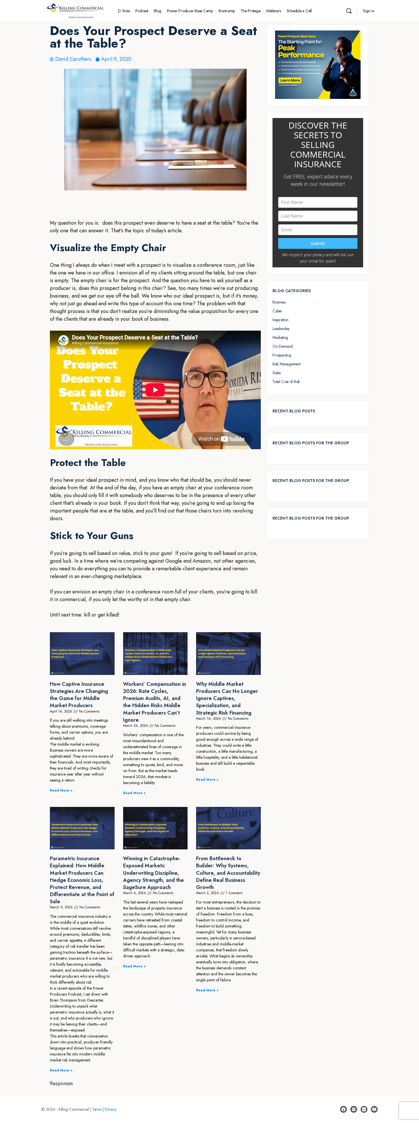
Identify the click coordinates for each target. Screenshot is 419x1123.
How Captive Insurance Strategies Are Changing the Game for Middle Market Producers (79, 694)
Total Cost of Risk (286, 381)
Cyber (277, 311)
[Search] (349, 10)
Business (278, 302)
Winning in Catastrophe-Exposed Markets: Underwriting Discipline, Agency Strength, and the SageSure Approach (153, 873)
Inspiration (280, 320)
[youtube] (374, 1109)
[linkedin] (364, 1109)
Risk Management (286, 364)
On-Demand (282, 346)
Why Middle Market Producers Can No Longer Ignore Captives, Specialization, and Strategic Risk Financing (227, 698)
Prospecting (281, 355)
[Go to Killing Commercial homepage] (75, 10)
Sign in (368, 11)
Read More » (61, 790)
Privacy (110, 1109)
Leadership (281, 328)
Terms (97, 1109)
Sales (276, 373)
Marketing (280, 337)
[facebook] (343, 1109)
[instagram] (353, 1109)
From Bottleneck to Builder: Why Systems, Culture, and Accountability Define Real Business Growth (228, 873)
